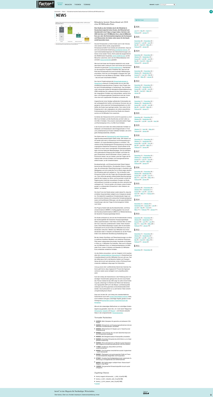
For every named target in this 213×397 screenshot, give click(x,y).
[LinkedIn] (144, 393)
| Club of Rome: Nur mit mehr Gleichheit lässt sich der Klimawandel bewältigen (113, 333)
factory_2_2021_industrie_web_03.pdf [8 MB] (109, 379)
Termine (87, 4)
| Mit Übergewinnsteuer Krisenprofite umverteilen (113, 336)
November (147, 41)
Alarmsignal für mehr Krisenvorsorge (118, 136)
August (136, 43)
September (146, 57)
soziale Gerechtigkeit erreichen (119, 297)
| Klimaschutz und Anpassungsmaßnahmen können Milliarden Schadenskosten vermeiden (114, 325)
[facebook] (146, 393)
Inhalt (97, 395)
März (148, 45)
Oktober (136, 57)
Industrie (105, 311)
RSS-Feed (140, 20)
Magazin (68, 4)
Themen (77, 4)
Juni (135, 31)
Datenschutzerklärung (88, 395)
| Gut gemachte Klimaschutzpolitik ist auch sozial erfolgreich (113, 367)
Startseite (57, 11)
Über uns (65, 395)
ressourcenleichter (105, 60)
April (147, 31)
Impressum (78, 395)
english (157, 4)
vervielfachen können (121, 50)
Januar (145, 33)
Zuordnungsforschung (115, 67)
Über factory (58, 395)
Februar (136, 33)
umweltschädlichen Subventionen (110, 255)
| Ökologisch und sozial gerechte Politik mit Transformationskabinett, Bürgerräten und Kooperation (113, 355)
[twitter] (148, 393)
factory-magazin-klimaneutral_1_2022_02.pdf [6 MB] (111, 376)
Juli (143, 43)
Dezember (137, 41)
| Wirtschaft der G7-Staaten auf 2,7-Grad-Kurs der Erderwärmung (113, 329)
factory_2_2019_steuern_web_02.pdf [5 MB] (109, 381)
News (60, 4)
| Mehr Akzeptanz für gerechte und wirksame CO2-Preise (113, 321)
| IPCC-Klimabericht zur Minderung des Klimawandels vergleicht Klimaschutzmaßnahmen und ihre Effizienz (113, 343)
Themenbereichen (117, 313)
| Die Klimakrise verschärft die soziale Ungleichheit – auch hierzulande (113, 351)
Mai (141, 31)
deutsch (152, 4)
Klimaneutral (98, 311)
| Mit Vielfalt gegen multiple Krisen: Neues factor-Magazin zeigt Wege (113, 363)
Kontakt (71, 395)
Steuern (113, 311)
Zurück (97, 384)
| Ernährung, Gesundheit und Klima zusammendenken (109, 347)
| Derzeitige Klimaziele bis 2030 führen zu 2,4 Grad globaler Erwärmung (113, 339)
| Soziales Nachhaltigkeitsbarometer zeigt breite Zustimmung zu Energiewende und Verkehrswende (114, 358)
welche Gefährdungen (118, 56)
